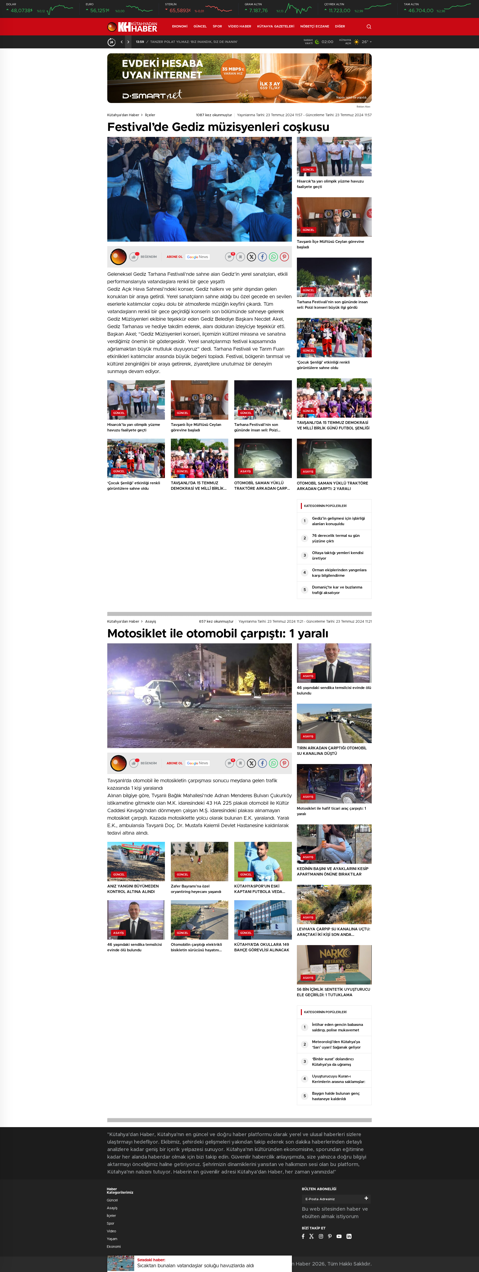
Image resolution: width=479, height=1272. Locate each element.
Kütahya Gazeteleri (275, 26)
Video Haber (239, 26)
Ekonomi (180, 26)
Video (111, 1231)
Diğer (340, 26)
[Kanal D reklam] (239, 78)
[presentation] (122, 41)
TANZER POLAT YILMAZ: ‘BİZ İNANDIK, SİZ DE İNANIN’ (194, 42)
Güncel (200, 26)
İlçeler (150, 115)
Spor (217, 26)
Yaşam (112, 1239)
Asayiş (150, 621)
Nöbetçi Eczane (314, 26)
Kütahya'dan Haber (123, 115)
